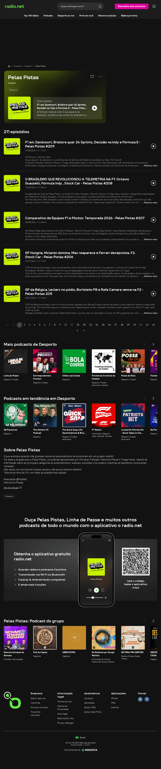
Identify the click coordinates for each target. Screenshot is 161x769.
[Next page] (77, 330)
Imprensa (35, 703)
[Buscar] (100, 6)
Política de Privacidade (63, 707)
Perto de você (86, 16)
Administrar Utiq (65, 718)
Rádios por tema (129, 16)
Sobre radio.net (38, 698)
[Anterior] (144, 343)
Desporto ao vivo (66, 16)
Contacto (88, 698)
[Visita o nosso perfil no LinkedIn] (140, 699)
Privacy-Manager (65, 723)
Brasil (82, 738)
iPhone (114, 698)
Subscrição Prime (92, 712)
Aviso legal (62, 714)
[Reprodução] (94, 108)
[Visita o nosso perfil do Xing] (147, 699)
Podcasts (48, 16)
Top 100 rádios (31, 16)
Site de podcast (11, 488)
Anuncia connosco (39, 707)
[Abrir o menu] (154, 6)
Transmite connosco (35, 713)
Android (115, 707)
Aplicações (89, 703)
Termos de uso (64, 702)
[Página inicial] (9, 66)
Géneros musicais (107, 16)
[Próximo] (153, 343)
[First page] (7, 325)
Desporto (14, 90)
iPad (113, 703)
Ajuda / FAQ (89, 707)
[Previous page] (13, 325)
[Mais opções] (100, 77)
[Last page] (83, 330)
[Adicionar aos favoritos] (92, 76)
